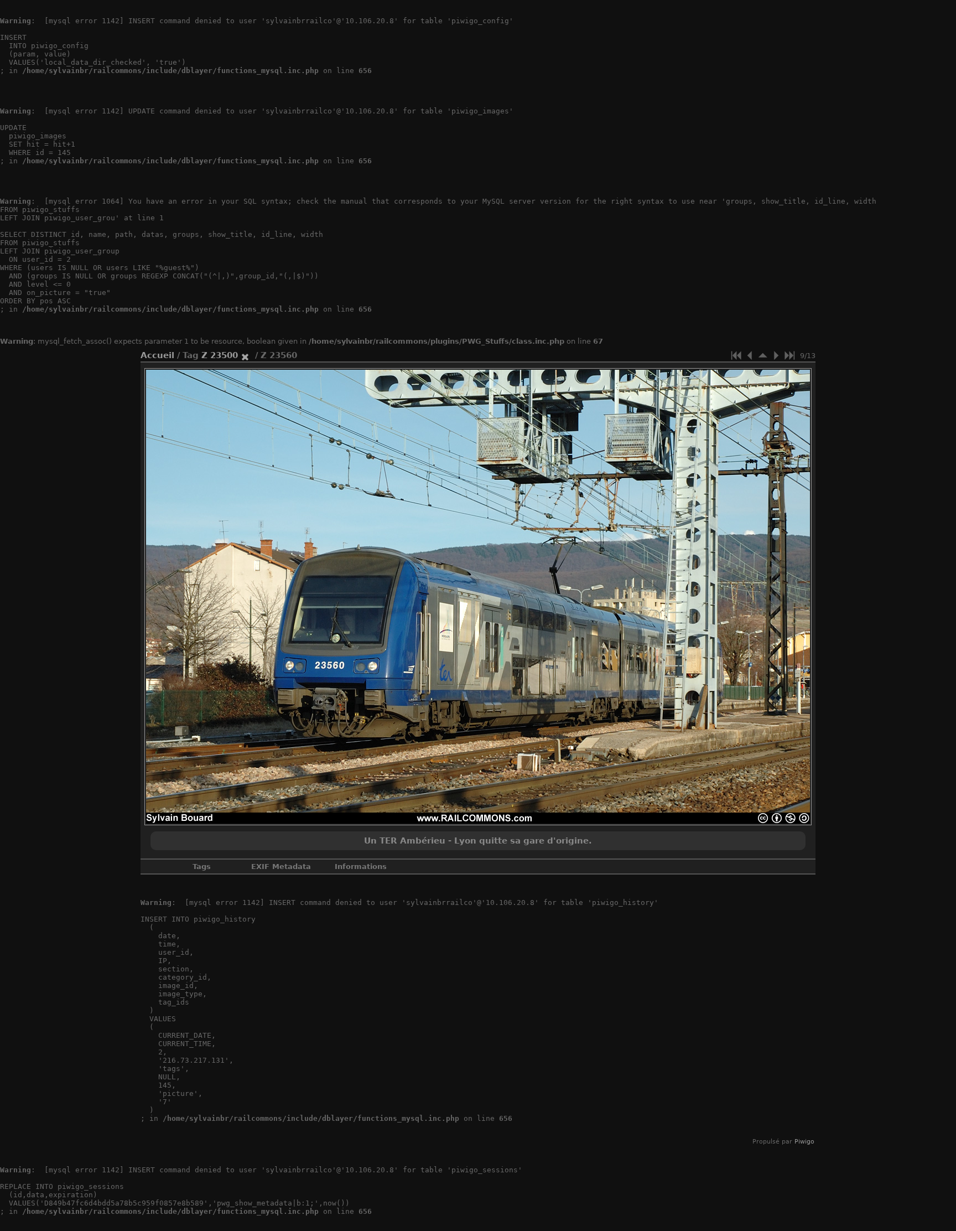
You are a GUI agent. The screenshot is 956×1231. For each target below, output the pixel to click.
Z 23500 (219, 355)
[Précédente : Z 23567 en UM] (749, 355)
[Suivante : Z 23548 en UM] (776, 355)
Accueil (157, 355)
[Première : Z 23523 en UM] (736, 355)
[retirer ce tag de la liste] (245, 355)
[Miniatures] (762, 355)
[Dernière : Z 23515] (789, 355)
